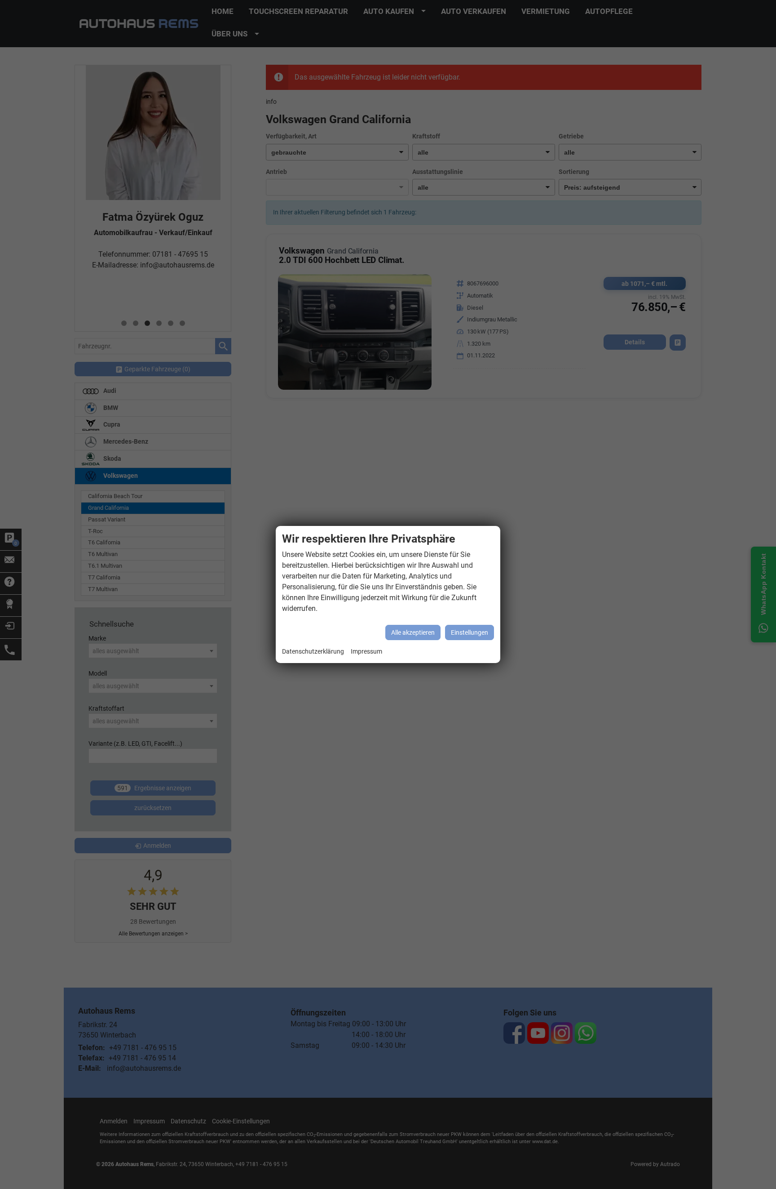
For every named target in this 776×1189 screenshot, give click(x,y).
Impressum (366, 651)
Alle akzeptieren (413, 632)
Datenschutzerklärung (313, 651)
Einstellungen (469, 632)
